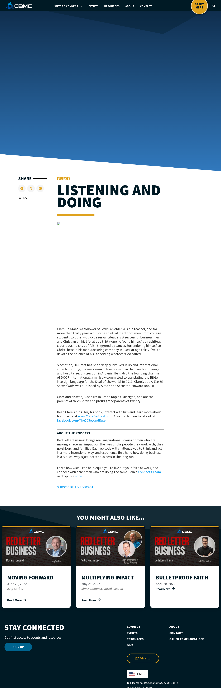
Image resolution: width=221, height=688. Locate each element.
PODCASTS (63, 178)
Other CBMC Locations (186, 639)
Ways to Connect (66, 6)
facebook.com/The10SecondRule (81, 420)
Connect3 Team (149, 472)
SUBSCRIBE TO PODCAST (75, 487)
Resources (111, 6)
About (129, 6)
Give (130, 645)
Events (93, 6)
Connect (133, 626)
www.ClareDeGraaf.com (95, 416)
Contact (146, 6)
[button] (214, 6)
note (78, 476)
